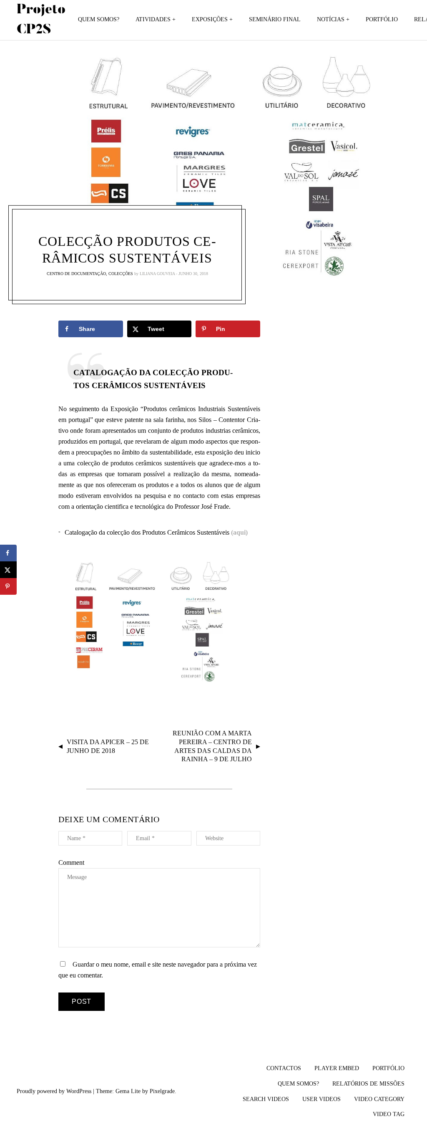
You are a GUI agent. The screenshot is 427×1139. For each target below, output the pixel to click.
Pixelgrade (162, 1091)
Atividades (153, 19)
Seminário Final (275, 19)
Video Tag (388, 1114)
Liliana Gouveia (157, 273)
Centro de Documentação (76, 273)
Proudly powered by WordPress (54, 1091)
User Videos (321, 1099)
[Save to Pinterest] (8, 586)
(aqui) (239, 532)
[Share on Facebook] (8, 553)
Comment (71, 862)
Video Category (379, 1099)
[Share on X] (8, 569)
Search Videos (266, 1099)
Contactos (283, 1068)
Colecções (120, 273)
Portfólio (382, 19)
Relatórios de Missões (368, 1084)
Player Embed (336, 1068)
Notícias (330, 19)
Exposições (210, 19)
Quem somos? (98, 19)
